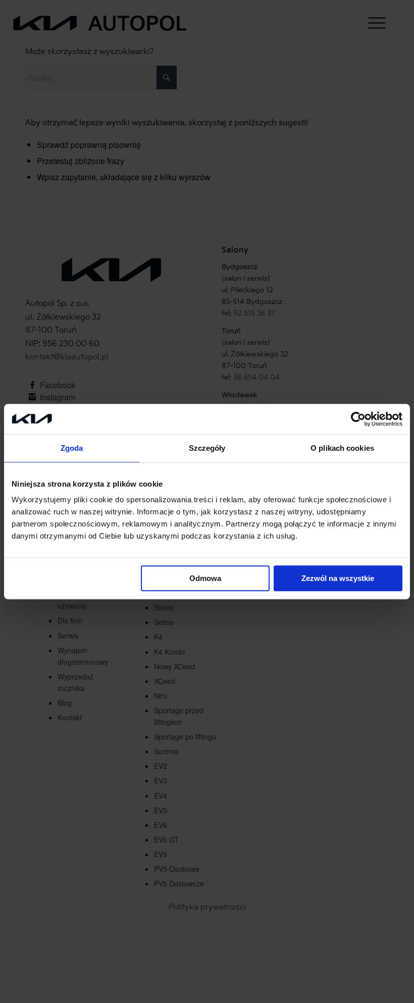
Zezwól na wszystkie (337, 578)
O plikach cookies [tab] (342, 448)
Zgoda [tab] (72, 448)
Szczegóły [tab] (207, 448)
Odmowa (205, 578)
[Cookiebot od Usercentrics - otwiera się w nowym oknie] (358, 419)
